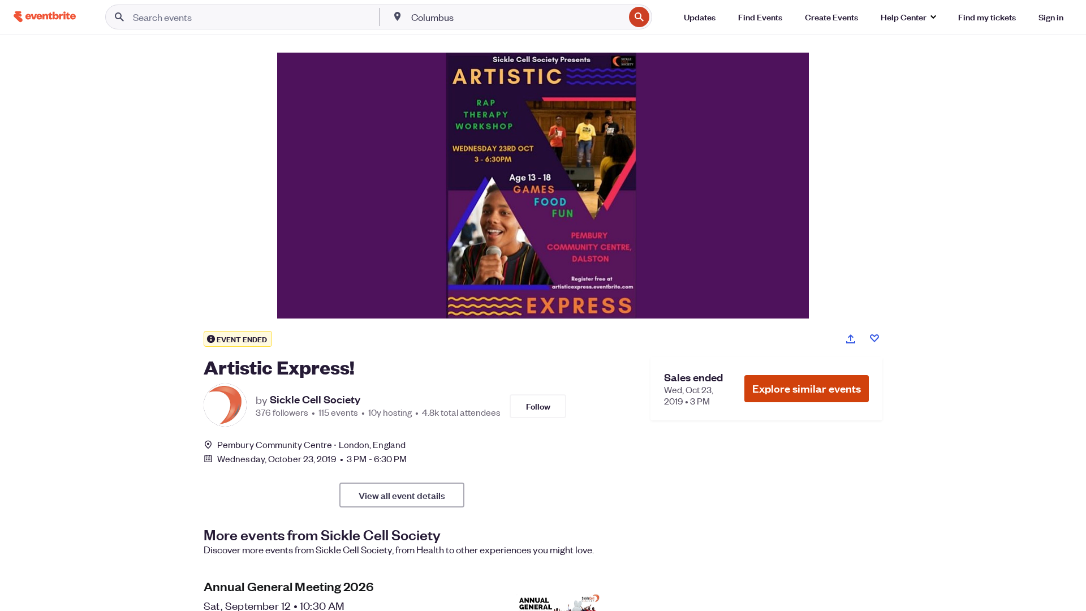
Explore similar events (806, 388)
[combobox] (517, 17)
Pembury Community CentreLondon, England (311, 444)
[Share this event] (850, 339)
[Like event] (874, 338)
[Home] (45, 16)
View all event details (402, 495)
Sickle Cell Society (315, 399)
